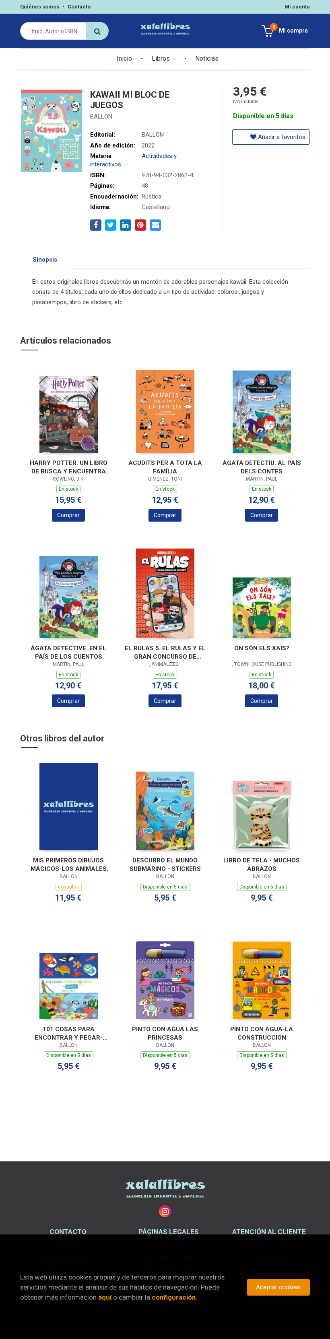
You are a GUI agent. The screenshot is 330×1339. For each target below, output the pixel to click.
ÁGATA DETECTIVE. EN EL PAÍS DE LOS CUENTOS (68, 652)
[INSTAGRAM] (165, 1211)
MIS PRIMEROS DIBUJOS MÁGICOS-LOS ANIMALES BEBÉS (69, 864)
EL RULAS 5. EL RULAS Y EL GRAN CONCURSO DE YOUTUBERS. (165, 652)
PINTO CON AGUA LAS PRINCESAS (165, 1033)
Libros (161, 58)
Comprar (68, 515)
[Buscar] (97, 31)
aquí (104, 1297)
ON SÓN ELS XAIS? (261, 648)
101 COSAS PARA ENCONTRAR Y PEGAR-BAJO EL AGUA (69, 1033)
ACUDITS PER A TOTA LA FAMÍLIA (165, 467)
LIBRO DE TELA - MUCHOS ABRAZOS (261, 864)
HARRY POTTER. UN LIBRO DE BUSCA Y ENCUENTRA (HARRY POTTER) (68, 467)
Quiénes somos (39, 7)
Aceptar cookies (278, 1287)
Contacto (79, 7)
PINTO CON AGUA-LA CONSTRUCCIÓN (261, 1033)
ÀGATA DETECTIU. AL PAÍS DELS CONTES (262, 467)
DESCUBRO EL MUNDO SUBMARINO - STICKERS (165, 864)
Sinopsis (45, 259)
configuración (174, 1297)
